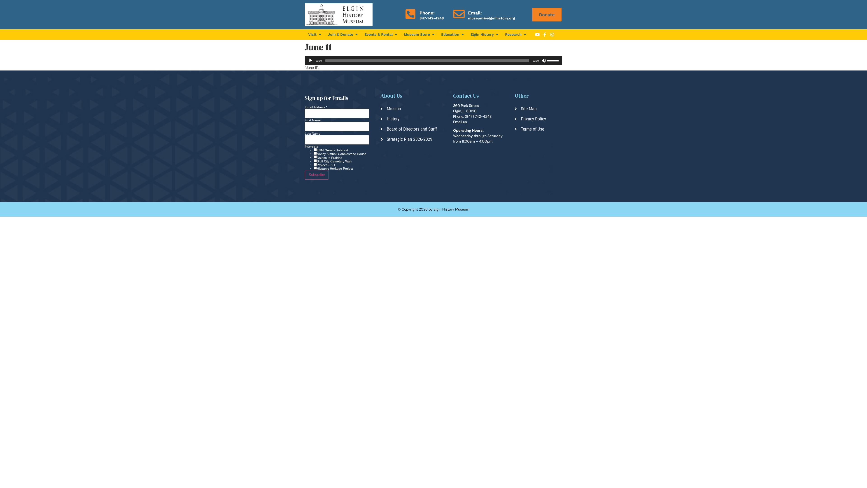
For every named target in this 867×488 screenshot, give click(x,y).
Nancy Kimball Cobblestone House (341, 153)
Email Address (316, 107)
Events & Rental (378, 34)
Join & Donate (340, 34)
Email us (460, 122)
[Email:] (459, 14)
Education (450, 34)
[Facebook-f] (545, 35)
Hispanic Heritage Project (335, 168)
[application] (433, 60)
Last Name (312, 133)
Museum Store (417, 34)
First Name (313, 120)
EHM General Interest (332, 150)
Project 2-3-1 (326, 165)
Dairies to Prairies (329, 157)
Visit (312, 34)
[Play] (310, 60)
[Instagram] (552, 35)
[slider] (553, 60)
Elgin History (482, 34)
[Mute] (543, 60)
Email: (475, 13)
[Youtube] (537, 35)
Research (513, 34)
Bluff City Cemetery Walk (334, 161)
